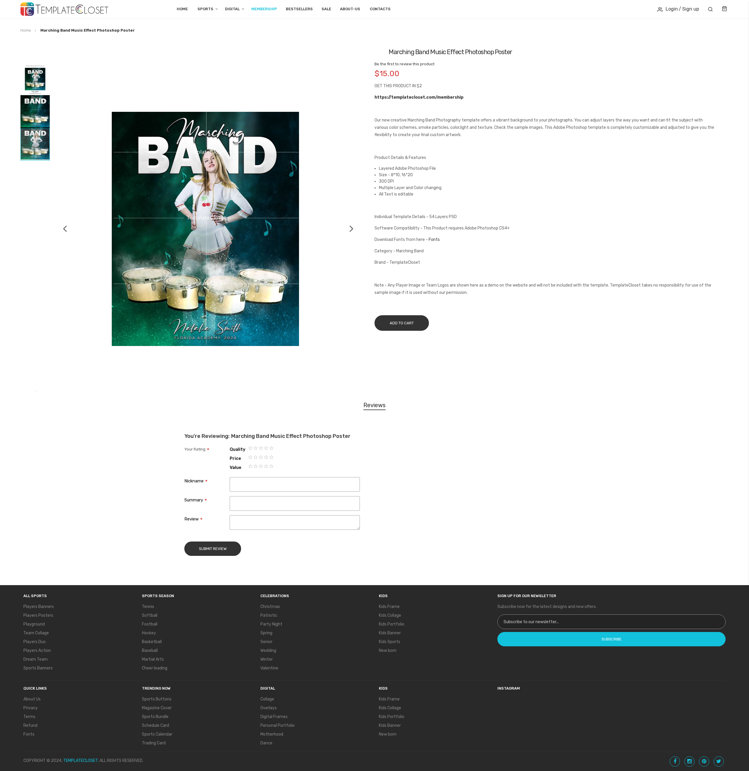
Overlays (268, 707)
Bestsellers (299, 9)
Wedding (268, 650)
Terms (29, 716)
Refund (30, 725)
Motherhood (271, 734)
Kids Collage (390, 615)
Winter (266, 659)
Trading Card (154, 743)
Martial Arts (153, 659)
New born (387, 650)
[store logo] (64, 9)
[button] (62, 229)
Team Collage (36, 632)
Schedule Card (155, 725)
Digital (232, 9)
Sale (326, 9)
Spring (266, 632)
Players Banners (38, 606)
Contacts (380, 9)
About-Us (350, 9)
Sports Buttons (156, 699)
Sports (205, 9)
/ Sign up (689, 9)
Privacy (30, 707)
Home (182, 9)
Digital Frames (274, 716)
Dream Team (35, 659)
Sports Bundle (155, 716)
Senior (266, 641)
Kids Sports (389, 641)
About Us (32, 699)
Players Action (37, 650)
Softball (149, 615)
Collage (267, 699)
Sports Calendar (157, 734)
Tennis (148, 606)
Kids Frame (389, 606)
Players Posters (38, 615)
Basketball (152, 641)
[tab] (374, 406)
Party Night (271, 624)
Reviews (374, 405)
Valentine (269, 668)
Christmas (270, 606)
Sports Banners (38, 668)
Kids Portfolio (391, 624)
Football (149, 624)
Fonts (434, 239)
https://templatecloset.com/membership (418, 97)
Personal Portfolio (277, 725)
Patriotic (268, 615)
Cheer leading (154, 668)
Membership (264, 9)
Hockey (149, 632)
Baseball (150, 650)
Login (672, 9)
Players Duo (34, 641)
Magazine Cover (157, 707)
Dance (266, 743)
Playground (34, 624)
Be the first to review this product (404, 64)
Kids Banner (390, 632)
